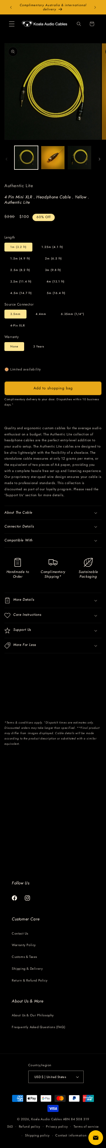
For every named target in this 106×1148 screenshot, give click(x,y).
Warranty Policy (24, 945)
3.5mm (15, 314)
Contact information (71, 1135)
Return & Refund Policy (29, 980)
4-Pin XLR (17, 325)
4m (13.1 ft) (55, 281)
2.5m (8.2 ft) (20, 270)
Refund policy (29, 1126)
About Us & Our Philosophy (33, 1015)
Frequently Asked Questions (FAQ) (38, 1027)
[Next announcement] (95, 7)
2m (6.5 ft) (53, 258)
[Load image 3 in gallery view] (52, 157)
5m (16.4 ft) (56, 293)
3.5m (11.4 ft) (21, 281)
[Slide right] (99, 159)
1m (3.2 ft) (18, 247)
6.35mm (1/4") (72, 314)
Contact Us (20, 933)
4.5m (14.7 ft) (21, 293)
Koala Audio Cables (46, 1119)
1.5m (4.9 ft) (20, 258)
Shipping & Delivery (27, 968)
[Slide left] (6, 159)
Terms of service (86, 1126)
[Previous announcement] (10, 7)
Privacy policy (57, 1126)
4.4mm (41, 314)
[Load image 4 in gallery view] (79, 157)
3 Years (38, 346)
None (14, 346)
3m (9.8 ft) (53, 270)
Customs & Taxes (24, 956)
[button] (11, 23)
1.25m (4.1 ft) (52, 247)
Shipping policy (37, 1135)
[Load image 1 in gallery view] (26, 157)
